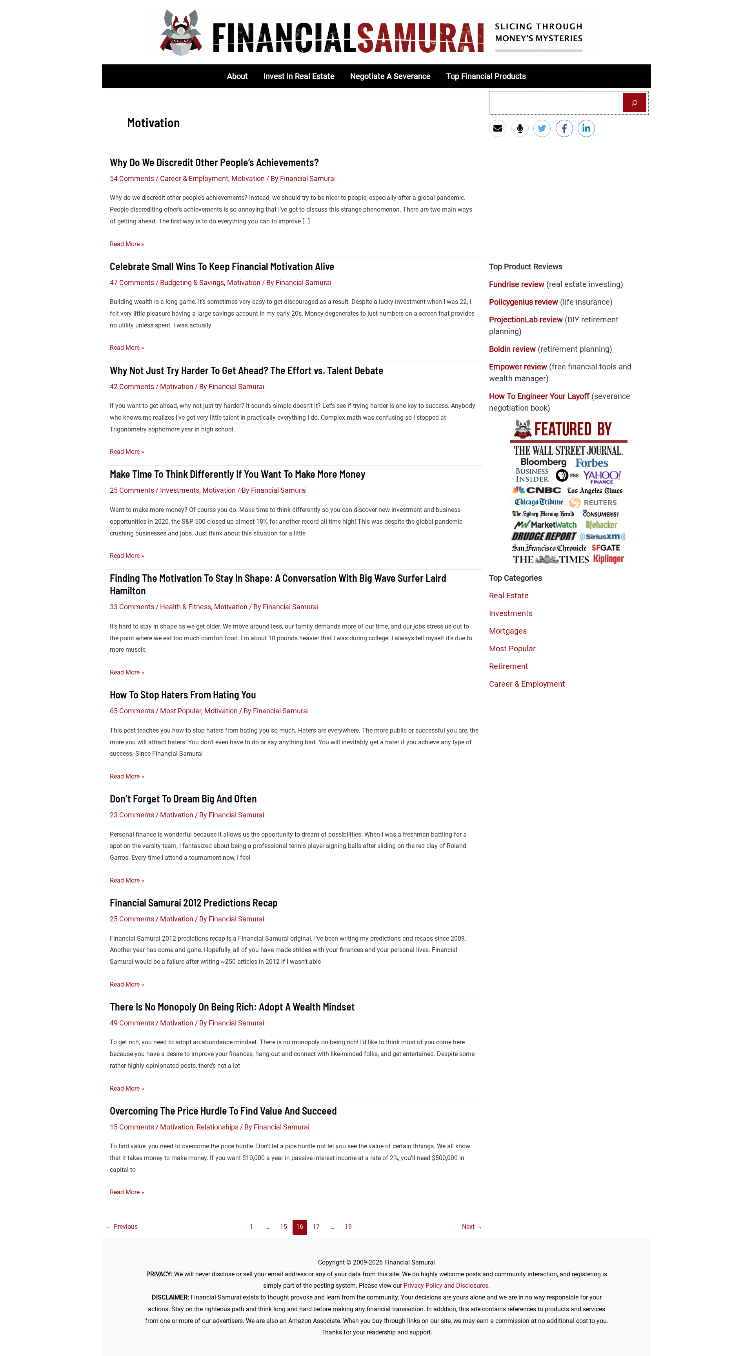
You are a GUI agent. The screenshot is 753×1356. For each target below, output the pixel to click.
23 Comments (132, 815)
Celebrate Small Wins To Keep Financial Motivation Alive (222, 266)
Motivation (248, 178)
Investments (179, 490)
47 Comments (132, 282)
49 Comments (132, 1023)
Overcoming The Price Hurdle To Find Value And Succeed (223, 1110)
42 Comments (132, 386)
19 (348, 1226)
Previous (122, 1226)
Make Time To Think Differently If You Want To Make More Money (238, 474)
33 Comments (132, 607)
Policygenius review (523, 302)
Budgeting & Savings (192, 282)
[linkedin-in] (588, 128)
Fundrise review (516, 284)
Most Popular (180, 711)
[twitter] (543, 128)
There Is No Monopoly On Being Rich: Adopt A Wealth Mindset (232, 1006)
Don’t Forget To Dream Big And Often (183, 798)
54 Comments (132, 178)
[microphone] (521, 128)
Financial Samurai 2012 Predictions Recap (194, 902)
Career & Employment (194, 178)
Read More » (127, 245)
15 (283, 1226)
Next (472, 1226)
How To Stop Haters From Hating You (183, 694)
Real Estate (509, 595)
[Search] (634, 102)
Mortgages (508, 631)
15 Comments (132, 1127)
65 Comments (132, 711)
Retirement (508, 666)
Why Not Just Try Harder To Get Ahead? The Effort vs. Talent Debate (247, 370)
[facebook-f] (566, 128)
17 (316, 1226)
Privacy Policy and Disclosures (446, 1285)
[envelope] (499, 128)
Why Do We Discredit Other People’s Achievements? (214, 162)
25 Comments (132, 490)
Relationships (217, 1127)
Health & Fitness (185, 607)
